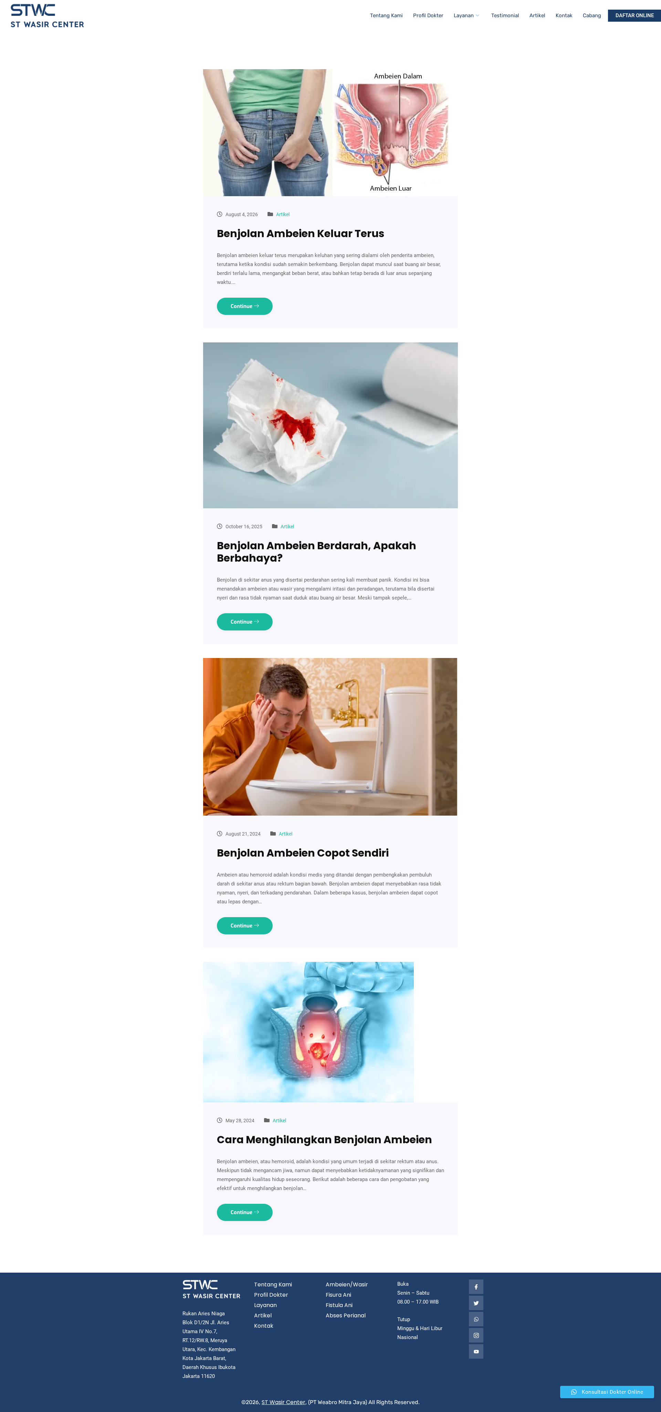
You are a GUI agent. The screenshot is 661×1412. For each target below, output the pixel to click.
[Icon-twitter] (476, 1303)
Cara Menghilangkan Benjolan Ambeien (324, 1139)
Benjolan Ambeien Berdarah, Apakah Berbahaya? (316, 551)
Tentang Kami (386, 15)
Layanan (464, 15)
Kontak (564, 15)
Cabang (592, 15)
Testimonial (505, 15)
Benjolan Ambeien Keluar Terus (301, 233)
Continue (242, 306)
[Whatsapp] (476, 1319)
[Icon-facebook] (476, 1287)
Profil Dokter (428, 15)
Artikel (537, 15)
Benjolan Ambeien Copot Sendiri (303, 853)
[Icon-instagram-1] (476, 1335)
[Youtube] (476, 1351)
